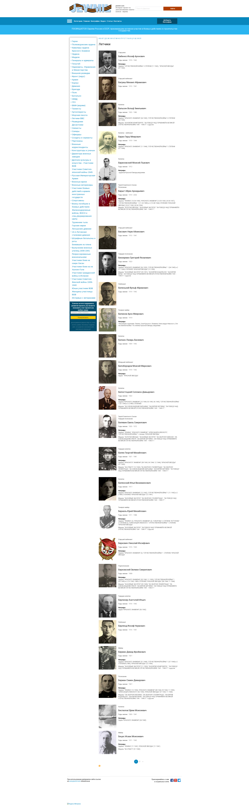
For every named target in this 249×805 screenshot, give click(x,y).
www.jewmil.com (74, 781)
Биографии (95, 21)
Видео (103, 21)
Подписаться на (99, 766)
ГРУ (74, 102)
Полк (74, 92)
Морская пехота (79, 115)
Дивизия (76, 86)
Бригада (76, 89)
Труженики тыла (80, 222)
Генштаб (76, 64)
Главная (86, 21)
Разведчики (77, 121)
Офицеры (76, 134)
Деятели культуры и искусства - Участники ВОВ (82, 163)
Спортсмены (78, 200)
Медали (76, 57)
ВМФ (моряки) (78, 105)
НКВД (74, 99)
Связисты (76, 128)
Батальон (76, 96)
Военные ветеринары (82, 185)
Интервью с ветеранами (83, 298)
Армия (75, 80)
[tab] (84, 41)
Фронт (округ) (78, 76)
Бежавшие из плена (81, 244)
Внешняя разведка (81, 73)
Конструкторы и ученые (83, 150)
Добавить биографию (167, 21)
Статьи (110, 21)
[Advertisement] (83, 360)
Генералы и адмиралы (83, 60)
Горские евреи (79, 225)
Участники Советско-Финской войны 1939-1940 (82, 282)
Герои (75, 41)
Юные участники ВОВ (82, 288)
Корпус (75, 83)
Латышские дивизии (81, 229)
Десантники (77, 125)
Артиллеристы (79, 112)
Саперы (75, 131)
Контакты (118, 21)
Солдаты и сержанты (82, 138)
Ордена (75, 54)
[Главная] (90, 8)
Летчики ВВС (78, 118)
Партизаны (77, 141)
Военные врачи (79, 182)
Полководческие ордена (83, 44)
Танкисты (76, 108)
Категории (78, 21)
